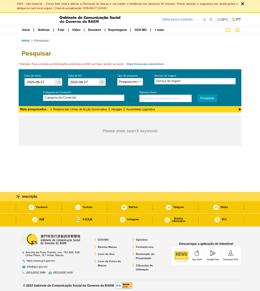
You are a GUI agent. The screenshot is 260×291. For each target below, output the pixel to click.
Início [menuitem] (26, 29)
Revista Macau (107, 246)
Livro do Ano (106, 254)
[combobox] (40, 82)
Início (26, 40)
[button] (58, 82)
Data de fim (75, 75)
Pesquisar (207, 98)
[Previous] (50, 108)
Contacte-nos (145, 246)
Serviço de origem (165, 75)
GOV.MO (103, 239)
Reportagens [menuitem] (117, 29)
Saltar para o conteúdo (177, 19)
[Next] (240, 108)
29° (224, 19)
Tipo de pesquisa (127, 75)
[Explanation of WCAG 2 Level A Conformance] (123, 285)
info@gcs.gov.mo (37, 266)
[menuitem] (44, 30)
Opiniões (142, 239)
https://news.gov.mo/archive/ (145, 63)
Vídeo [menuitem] (76, 29)
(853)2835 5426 (63, 272)
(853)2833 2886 (36, 272)
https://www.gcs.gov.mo (41, 260)
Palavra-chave (148, 92)
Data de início (32, 75)
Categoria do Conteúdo (57, 92)
